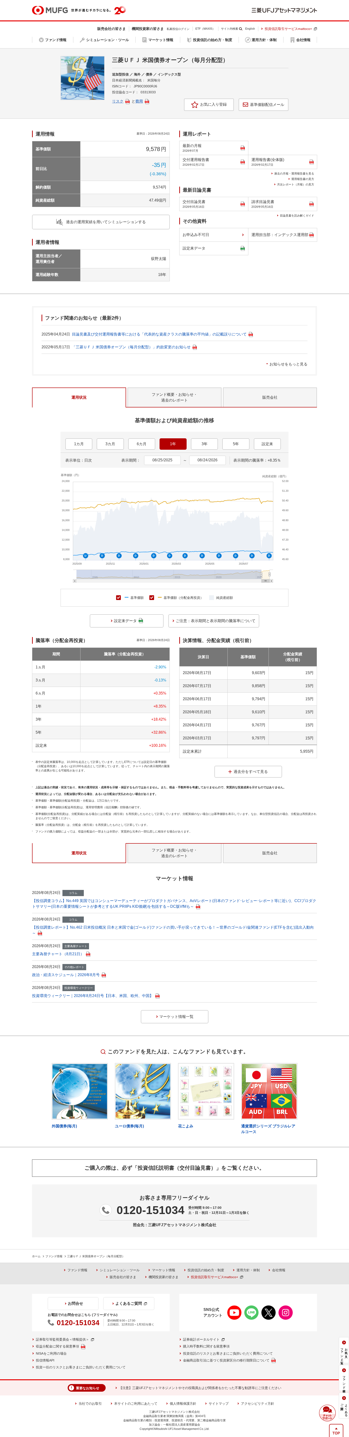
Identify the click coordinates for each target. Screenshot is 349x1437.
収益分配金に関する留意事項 (57, 1346)
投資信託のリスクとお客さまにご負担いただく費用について (228, 1353)
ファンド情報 (53, 1256)
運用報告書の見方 (302, 179)
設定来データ (194, 248)
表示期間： (130, 460)
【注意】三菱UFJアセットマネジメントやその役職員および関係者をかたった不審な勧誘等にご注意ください (200, 1388)
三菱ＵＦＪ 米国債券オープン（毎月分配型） (96, 1256)
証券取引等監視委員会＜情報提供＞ (62, 1339)
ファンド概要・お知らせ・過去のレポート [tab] (174, 397)
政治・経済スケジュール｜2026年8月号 (66, 975)
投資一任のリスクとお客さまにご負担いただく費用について (81, 1367)
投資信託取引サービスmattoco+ (288, 29)
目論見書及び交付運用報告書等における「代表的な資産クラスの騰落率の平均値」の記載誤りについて (159, 334)
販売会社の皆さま (123, 1277)
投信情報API (45, 1360)
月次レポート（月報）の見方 (295, 184)
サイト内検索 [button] (229, 28)
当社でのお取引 (90, 1403)
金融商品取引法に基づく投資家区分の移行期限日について (226, 1360)
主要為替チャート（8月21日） (58, 954)
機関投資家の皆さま (164, 1277)
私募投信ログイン (178, 29)
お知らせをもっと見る (288, 364)
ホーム (36, 1256)
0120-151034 (150, 1210)
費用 (139, 101)
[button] (327, 1413)
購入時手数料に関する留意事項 (206, 1346)
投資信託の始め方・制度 (206, 1270)
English (250, 28)
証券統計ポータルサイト (201, 1339)
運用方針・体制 (248, 1270)
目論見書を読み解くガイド (297, 215)
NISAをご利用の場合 (51, 1353)
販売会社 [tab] (270, 397)
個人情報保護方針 (183, 1403)
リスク (117, 101)
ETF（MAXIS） (205, 28)
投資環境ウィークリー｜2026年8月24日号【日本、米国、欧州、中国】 (92, 996)
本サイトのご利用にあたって (135, 1403)
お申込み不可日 (196, 235)
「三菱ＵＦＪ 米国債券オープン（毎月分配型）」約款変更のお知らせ (131, 347)
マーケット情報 (163, 1270)
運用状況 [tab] (79, 397)
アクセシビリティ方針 (257, 1403)
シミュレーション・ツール (120, 1270)
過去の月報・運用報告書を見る (294, 173)
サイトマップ (219, 1403)
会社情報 (278, 1270)
